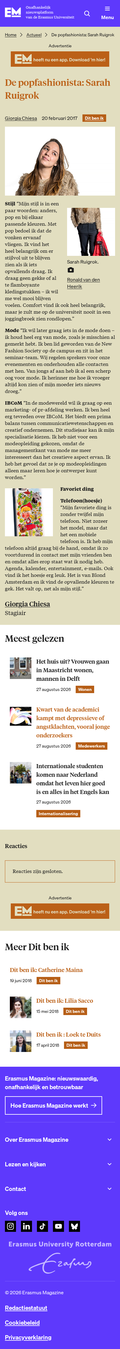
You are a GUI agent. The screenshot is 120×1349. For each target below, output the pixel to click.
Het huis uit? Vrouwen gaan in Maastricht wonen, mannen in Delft (72, 670)
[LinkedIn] (26, 1226)
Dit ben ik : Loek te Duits (68, 1034)
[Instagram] (10, 1226)
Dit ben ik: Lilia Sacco (64, 1000)
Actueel (34, 35)
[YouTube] (58, 1226)
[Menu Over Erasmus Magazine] (109, 1140)
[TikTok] (42, 1226)
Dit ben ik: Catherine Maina (46, 970)
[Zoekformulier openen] (87, 13)
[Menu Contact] (109, 1189)
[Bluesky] (74, 1226)
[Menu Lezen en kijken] (109, 1164)
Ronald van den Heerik (83, 283)
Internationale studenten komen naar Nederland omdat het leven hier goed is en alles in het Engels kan (72, 779)
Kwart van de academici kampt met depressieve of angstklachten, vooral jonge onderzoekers (73, 722)
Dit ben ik (94, 118)
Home (11, 35)
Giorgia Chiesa (21, 118)
